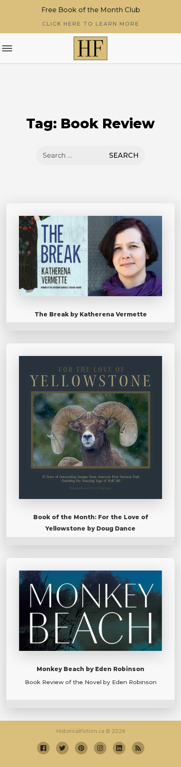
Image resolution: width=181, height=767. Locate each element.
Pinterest (81, 748)
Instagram (100, 748)
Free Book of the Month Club (90, 16)
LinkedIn (119, 748)
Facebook (43, 748)
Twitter (62, 748)
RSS (138, 748)
